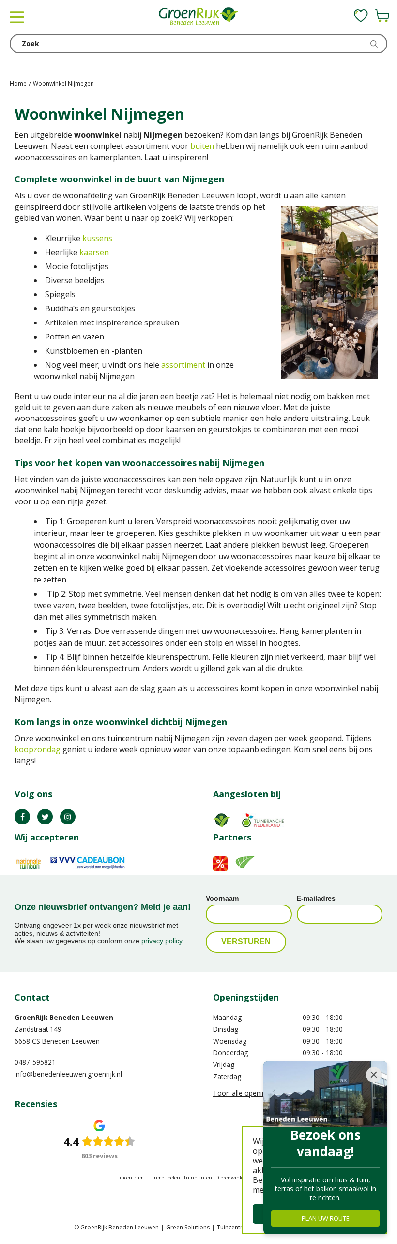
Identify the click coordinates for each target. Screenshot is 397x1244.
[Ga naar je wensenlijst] (361, 15)
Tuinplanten (197, 1177)
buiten (202, 146)
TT (45, 816)
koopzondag (38, 749)
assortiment (183, 364)
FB (22, 816)
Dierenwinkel (230, 1177)
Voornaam (222, 898)
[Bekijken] (382, 15)
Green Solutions (188, 1227)
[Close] (374, 1074)
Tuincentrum (129, 1177)
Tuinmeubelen (163, 1177)
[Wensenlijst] (361, 15)
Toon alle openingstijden (251, 1093)
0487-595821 (35, 1061)
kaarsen (94, 252)
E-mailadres (316, 898)
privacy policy (161, 941)
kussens (97, 238)
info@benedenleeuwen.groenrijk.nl (68, 1074)
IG (68, 816)
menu (17, 17)
